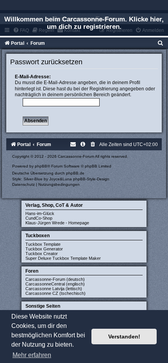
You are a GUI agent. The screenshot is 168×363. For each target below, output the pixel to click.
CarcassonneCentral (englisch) (55, 284)
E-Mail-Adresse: (33, 76)
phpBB (41, 166)
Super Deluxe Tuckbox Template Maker (63, 258)
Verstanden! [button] (124, 336)
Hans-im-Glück (39, 213)
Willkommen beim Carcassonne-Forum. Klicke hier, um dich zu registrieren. (84, 23)
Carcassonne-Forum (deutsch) (55, 279)
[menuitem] (160, 43)
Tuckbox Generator (44, 249)
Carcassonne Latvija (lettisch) (53, 288)
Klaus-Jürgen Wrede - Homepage (57, 222)
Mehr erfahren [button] (32, 355)
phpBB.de (75, 173)
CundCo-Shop (38, 218)
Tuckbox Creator (41, 253)
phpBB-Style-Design (91, 179)
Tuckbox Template (43, 244)
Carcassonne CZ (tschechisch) (55, 293)
